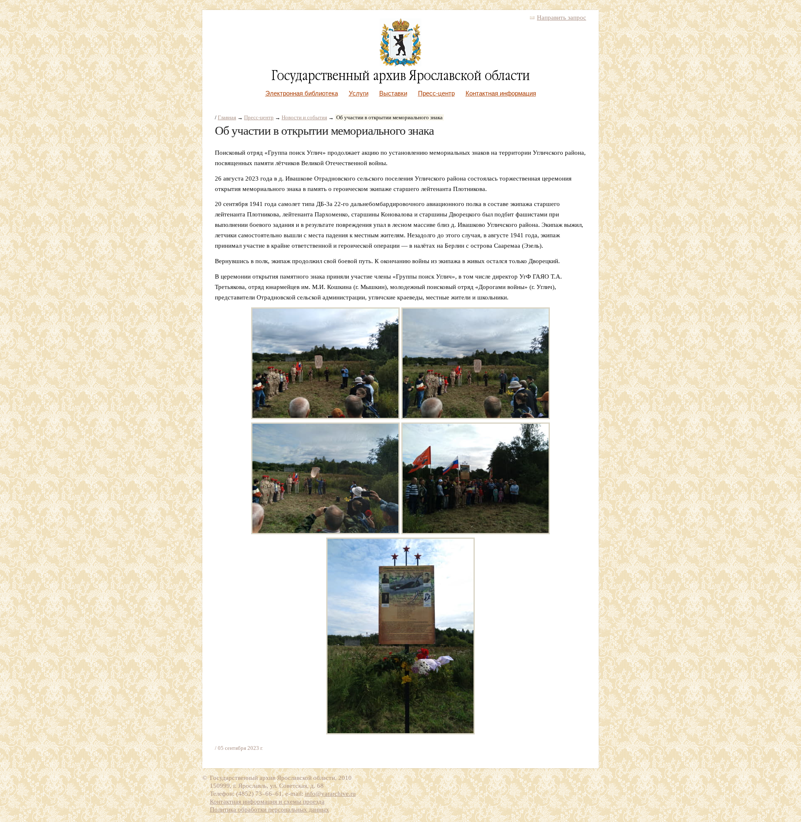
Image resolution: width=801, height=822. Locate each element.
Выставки (393, 93)
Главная (227, 117)
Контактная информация (501, 93)
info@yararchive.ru (330, 793)
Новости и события (304, 117)
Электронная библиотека (301, 93)
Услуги (358, 93)
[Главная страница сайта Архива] (400, 64)
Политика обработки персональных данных (269, 809)
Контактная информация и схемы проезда (267, 801)
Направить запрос (561, 17)
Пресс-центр (436, 93)
